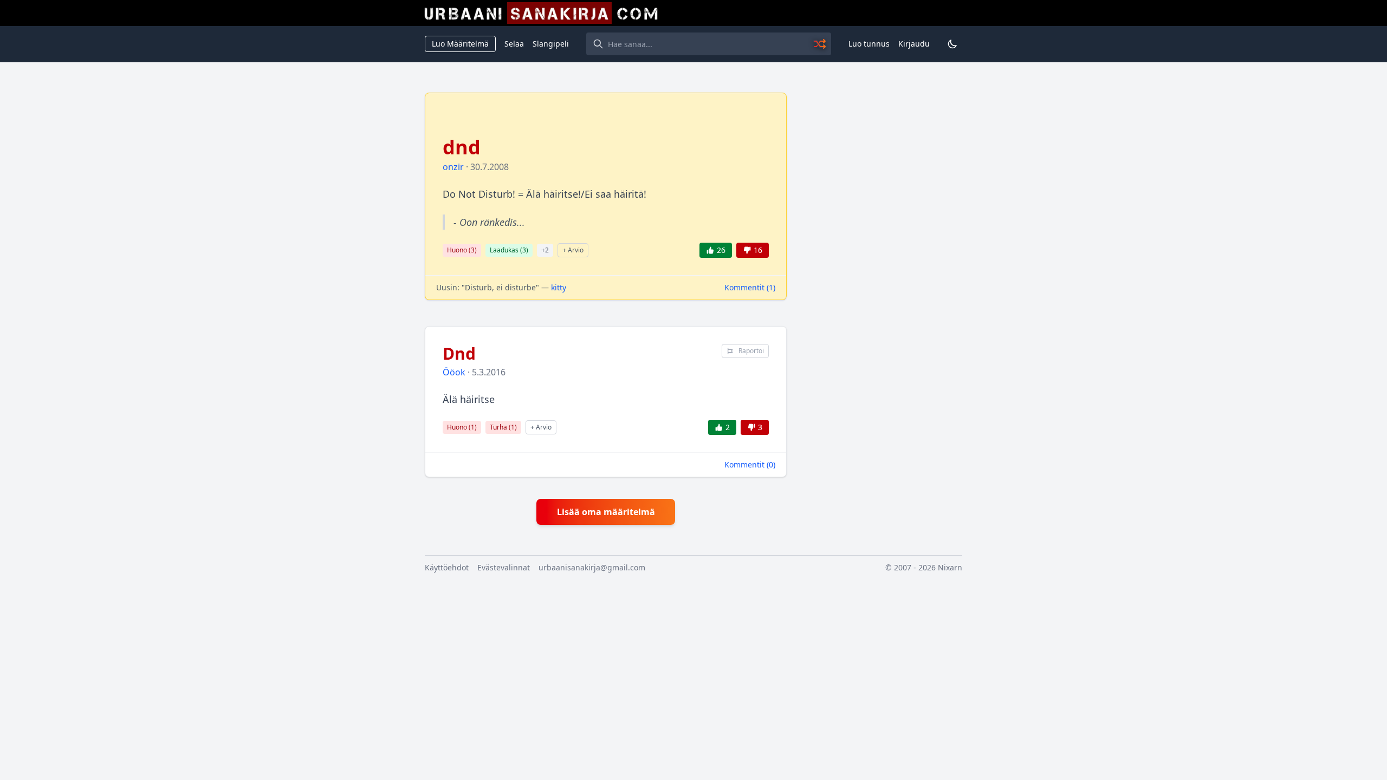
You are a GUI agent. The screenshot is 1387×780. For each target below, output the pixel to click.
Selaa (514, 43)
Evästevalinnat (503, 567)
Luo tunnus (869, 43)
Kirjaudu (914, 43)
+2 (545, 250)
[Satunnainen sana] (820, 43)
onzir (453, 167)
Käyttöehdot (447, 567)
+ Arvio (573, 250)
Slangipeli (551, 43)
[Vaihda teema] (952, 44)
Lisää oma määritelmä (606, 512)
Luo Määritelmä (460, 43)
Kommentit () (749, 287)
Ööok (454, 372)
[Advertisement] (881, 255)
